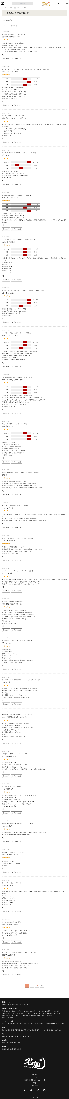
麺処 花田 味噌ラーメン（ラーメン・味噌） (13, 116)
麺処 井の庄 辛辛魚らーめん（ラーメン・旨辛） (14, 424)
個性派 (51, 1030)
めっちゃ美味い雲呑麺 (10, 855)
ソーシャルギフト (25, 1004)
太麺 (15, 1049)
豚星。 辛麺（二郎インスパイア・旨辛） (13, 883)
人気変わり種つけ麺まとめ (9, 1017)
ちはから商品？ (8, 826)
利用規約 (34, 1074)
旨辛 (41, 1030)
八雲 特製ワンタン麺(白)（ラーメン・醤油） (14, 852)
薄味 (8, 1042)
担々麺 (46, 1030)
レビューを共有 (16, 58)
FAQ (34, 1083)
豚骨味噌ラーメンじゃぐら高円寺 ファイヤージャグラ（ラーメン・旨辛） (21, 680)
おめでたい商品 (8, 293)
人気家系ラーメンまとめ (26, 1013)
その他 (62, 1023)
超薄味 (4, 1042)
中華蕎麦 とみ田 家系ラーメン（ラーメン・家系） (15, 754)
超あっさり (5, 1036)
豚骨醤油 (17, 1030)
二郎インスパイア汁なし (37, 1023)
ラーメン (4, 1023)
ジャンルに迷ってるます (11, 198)
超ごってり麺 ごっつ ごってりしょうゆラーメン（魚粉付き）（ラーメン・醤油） (23, 290)
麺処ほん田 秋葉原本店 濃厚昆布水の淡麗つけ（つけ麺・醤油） (19, 153)
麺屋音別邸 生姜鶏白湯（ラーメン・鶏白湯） (14, 34)
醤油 (3, 1030)
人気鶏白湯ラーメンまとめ (52, 1013)
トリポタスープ (8, 508)
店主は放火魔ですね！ (10, 924)
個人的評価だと (8, 426)
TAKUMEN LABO (50, 1023)
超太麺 (19, 1049)
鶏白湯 (34, 1030)
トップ (4, 8)
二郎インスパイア (24, 1023)
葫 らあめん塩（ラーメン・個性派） (11, 786)
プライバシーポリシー (34, 1077)
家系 (38, 1030)
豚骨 (12, 1030)
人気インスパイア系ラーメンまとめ (12, 1015)
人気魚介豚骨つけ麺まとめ (44, 1015)
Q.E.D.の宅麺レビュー (15, 8)
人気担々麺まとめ (39, 1013)
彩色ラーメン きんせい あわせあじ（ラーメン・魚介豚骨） (17, 538)
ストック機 (6, 682)
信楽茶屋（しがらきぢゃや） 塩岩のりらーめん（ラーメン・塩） (19, 952)
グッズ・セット (58, 1030)
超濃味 (19, 1042)
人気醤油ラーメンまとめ (9, 1011)
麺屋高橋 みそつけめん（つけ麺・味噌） (13, 601)
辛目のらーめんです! (9, 885)
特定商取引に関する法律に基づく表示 (34, 1080)
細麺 (8, 1049)
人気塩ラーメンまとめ (23, 1011)
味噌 (9, 1030)
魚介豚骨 (23, 1030)
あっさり (11, 1036)
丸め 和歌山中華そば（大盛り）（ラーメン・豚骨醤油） (17, 333)
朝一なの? (6, 155)
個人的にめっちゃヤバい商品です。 (15, 118)
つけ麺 (10, 1023)
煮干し (29, 1030)
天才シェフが (7, 643)
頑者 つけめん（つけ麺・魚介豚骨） (11, 922)
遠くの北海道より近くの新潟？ (13, 380)
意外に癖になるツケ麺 (10, 72)
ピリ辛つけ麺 (7, 573)
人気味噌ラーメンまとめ (37, 1011)
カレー (57, 1023)
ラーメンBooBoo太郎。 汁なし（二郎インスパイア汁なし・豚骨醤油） (20, 472)
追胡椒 (4, 475)
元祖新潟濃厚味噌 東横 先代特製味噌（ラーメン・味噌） (17, 377)
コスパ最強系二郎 (8, 242)
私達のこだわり (14, 1004)
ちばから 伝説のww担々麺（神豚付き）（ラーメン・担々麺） (18, 823)
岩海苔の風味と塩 (8, 955)
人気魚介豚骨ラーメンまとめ (10, 1013)
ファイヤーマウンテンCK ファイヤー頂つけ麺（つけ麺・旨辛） (19, 571)
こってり (21, 1036)
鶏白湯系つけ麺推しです (11, 37)
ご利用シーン (5, 1004)
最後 (42, 985)
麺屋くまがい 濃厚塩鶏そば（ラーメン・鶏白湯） (15, 505)
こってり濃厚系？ (8, 540)
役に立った (6, 58)
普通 (16, 1036)
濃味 (15, 1042)
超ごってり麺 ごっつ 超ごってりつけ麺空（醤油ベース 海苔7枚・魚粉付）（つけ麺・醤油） (26, 69)
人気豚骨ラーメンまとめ (52, 1011)
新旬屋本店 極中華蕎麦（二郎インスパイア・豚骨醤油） (17, 195)
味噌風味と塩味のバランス (12, 604)
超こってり (28, 1036)
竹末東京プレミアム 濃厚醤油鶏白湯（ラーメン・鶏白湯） (17, 714)
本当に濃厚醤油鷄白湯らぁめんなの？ (16, 717)
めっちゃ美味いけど (9, 756)
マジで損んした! (8, 789)
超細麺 (4, 1049)
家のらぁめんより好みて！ (12, 335)
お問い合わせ (34, 1085)
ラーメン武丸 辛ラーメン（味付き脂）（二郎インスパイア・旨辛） (20, 239)
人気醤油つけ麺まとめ (29, 1015)
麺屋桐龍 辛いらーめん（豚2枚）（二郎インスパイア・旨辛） (18, 640)
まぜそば (15, 1023)
